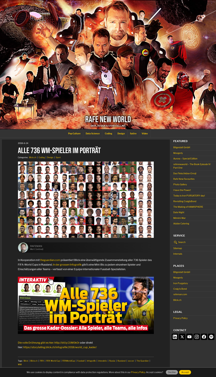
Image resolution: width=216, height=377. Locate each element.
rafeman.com (180, 294)
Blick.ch (32, 157)
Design (121, 133)
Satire (133, 133)
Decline (172, 372)
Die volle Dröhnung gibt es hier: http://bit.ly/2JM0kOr (48, 342)
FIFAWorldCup (68, 361)
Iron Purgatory (180, 283)
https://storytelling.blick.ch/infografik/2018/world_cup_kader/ (60, 347)
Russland (121, 361)
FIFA (42, 361)
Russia (112, 361)
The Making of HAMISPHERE (188, 206)
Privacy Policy (180, 318)
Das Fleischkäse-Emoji (184, 173)
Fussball (81, 361)
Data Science (93, 133)
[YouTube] (189, 337)
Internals (177, 253)
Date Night (178, 212)
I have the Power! (182, 190)
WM (20, 364)
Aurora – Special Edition (185, 158)
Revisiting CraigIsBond (184, 201)
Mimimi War (179, 218)
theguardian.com (50, 260)
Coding (108, 133)
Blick (26, 361)
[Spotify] (211, 337)
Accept (185, 372)
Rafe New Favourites (183, 179)
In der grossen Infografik (67, 264)
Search (181, 242)
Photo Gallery (180, 184)
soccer (131, 361)
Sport (58, 157)
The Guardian (142, 361)
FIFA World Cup (53, 361)
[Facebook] (204, 337)
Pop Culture (74, 133)
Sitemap (177, 248)
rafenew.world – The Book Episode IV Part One (192, 166)
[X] (182, 337)
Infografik (91, 361)
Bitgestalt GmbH (181, 147)
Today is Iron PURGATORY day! (189, 195)
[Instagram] (197, 337)
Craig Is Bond (180, 288)
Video (145, 133)
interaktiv (102, 361)
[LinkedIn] (175, 337)
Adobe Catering (181, 223)
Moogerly (178, 153)
